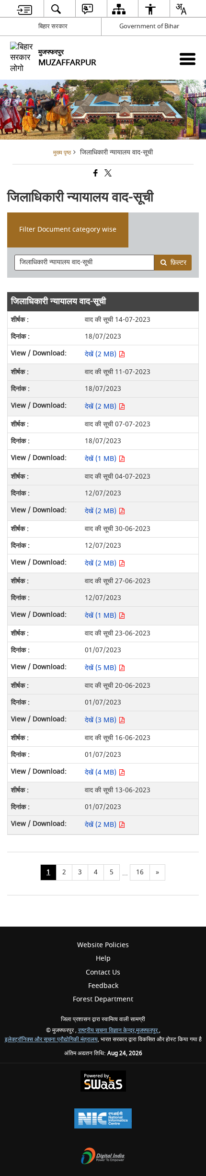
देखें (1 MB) (101, 459)
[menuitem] (24, 9)
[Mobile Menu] (187, 58)
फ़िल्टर (178, 263)
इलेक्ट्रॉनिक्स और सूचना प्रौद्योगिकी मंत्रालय (51, 1039)
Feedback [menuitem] (103, 986)
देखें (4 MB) (101, 772)
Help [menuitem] (103, 958)
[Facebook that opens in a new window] (95, 174)
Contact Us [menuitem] (103, 972)
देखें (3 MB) (101, 720)
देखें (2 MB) (101, 354)
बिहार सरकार (53, 26)
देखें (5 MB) (101, 668)
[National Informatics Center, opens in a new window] (103, 1119)
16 (140, 872)
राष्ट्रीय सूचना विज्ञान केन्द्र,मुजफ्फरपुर (118, 1030)
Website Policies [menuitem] (103, 945)
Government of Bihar (149, 26)
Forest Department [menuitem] (103, 999)
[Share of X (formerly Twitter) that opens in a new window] (107, 174)
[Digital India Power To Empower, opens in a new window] (103, 1157)
